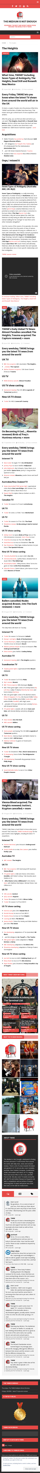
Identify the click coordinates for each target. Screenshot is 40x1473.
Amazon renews (9, 475)
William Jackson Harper (12, 647)
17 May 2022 (26, 1029)
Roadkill (16, 701)
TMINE (13, 1218)
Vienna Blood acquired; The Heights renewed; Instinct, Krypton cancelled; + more (17, 805)
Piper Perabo (8, 963)
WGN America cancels (11, 381)
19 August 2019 (7, 813)
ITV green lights (9, 709)
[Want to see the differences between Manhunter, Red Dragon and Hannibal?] (11, 1124)
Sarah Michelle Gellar (11, 770)
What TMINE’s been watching (14, 975)
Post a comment (28, 89)
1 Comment (26, 343)
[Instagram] (20, 6)
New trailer (7, 463)
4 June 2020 (6, 343)
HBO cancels (8, 722)
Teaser (6, 899)
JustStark (14, 1235)
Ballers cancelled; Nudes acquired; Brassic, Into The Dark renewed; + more (19, 604)
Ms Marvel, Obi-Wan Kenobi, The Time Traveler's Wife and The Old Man (28, 1008)
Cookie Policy (6, 1465)
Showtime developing (11, 947)
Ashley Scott (8, 535)
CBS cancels (8, 894)
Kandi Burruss (8, 542)
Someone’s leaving (10, 390)
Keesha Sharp (8, 916)
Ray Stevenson (9, 545)
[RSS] (27, 6)
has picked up (19, 139)
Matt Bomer (8, 736)
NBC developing (9, 945)
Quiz (5, 883)
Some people (8, 731)
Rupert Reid (8, 493)
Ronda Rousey (8, 913)
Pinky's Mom (15, 1251)
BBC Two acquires (10, 869)
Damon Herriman (10, 844)
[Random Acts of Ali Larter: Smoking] (11, 1050)
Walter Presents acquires (12, 369)
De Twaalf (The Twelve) (23, 144)
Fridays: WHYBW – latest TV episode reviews (15, 1391)
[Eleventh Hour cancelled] (29, 1124)
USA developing (9, 759)
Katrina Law (8, 911)
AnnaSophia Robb (10, 563)
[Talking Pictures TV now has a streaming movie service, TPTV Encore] (29, 1087)
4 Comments (28, 813)
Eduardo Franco (9, 568)
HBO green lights (9, 940)
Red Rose (16, 692)
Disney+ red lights (10, 639)
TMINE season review (9, 254)
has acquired (18, 154)
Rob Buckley (17, 89)
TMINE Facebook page (24, 831)
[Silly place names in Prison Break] (11, 1105)
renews (7, 367)
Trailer (6, 401)
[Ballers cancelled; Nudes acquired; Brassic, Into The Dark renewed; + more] (20, 588)
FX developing (8, 754)
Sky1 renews (8, 682)
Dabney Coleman (9, 741)
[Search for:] (20, 37)
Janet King (10, 209)
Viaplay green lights (10, 669)
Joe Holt (6, 958)
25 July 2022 (17, 1004)
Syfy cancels (8, 896)
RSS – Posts (8, 1445)
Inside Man (29, 699)
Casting (6, 919)
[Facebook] (12, 6)
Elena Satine (8, 651)
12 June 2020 (7, 89)
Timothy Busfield (10, 556)
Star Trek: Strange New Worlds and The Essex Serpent (28, 1023)
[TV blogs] (20, 1413)
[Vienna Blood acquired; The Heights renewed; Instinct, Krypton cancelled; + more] (20, 789)
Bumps (34, 704)
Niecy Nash (7, 961)
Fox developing (9, 932)
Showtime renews (10, 524)
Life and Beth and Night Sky (9, 1024)
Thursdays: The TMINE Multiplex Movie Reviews (16, 1388)
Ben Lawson (24, 849)
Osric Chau (25, 537)
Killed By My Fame (27, 690)
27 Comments (26, 1004)
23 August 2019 (7, 612)
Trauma (29, 151)
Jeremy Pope (8, 466)
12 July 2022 (8, 1016)
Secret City (22, 213)
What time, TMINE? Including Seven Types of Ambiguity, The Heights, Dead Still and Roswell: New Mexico (19, 79)
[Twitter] (16, 6)
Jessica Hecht (8, 921)
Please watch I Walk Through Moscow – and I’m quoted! (10, 1009)
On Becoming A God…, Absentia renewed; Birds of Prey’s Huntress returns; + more (19, 434)
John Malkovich (9, 468)
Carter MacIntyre (10, 642)
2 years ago (18, 1215)
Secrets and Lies (14, 241)
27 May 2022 (8, 1029)
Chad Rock (7, 540)
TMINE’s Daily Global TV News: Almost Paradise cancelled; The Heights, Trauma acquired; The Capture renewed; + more (19, 333)
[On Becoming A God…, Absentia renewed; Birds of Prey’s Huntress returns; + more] (20, 418)
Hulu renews (8, 720)
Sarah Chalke (8, 849)
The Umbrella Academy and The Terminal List (19, 999)
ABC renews (8, 860)
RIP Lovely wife (10, 1215)
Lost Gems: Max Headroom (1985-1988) (16, 1264)
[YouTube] (24, 6)
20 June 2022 (26, 1016)
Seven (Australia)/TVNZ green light (15, 486)
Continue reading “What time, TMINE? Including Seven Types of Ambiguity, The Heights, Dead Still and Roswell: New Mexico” (19, 299)
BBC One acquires (10, 364)
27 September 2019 (9, 442)
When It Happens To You (12, 697)
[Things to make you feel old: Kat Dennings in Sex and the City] (29, 1050)
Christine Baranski (10, 559)
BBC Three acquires (10, 685)
